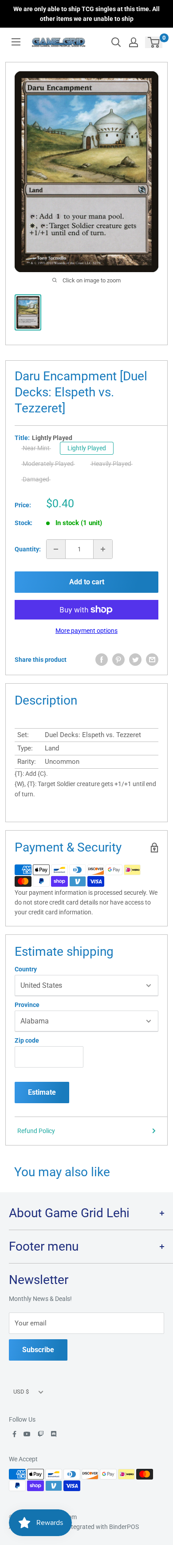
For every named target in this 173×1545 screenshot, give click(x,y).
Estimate (42, 1092)
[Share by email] (152, 659)
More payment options (86, 630)
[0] (154, 42)
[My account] (133, 42)
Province (27, 1005)
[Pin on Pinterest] (118, 659)
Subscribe (38, 1349)
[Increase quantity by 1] (103, 549)
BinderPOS (124, 1526)
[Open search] (116, 42)
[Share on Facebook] (101, 659)
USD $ (21, 1391)
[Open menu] (16, 42)
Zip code (27, 1040)
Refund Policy (36, 1130)
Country (26, 969)
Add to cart (86, 582)
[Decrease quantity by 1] (56, 549)
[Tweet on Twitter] (135, 659)
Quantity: (28, 549)
